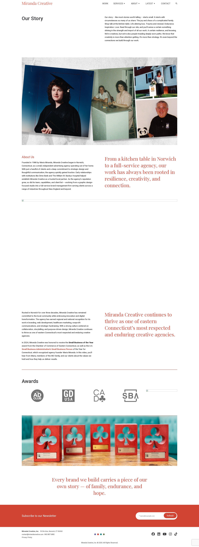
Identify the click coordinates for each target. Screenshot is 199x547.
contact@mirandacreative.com (32, 534)
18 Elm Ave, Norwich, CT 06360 (51, 531)
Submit (170, 515)
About (134, 3)
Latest (149, 3)
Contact (165, 3)
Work (105, 3)
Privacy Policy (27, 537)
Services (118, 3)
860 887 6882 (49, 534)
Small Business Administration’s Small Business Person (47, 349)
